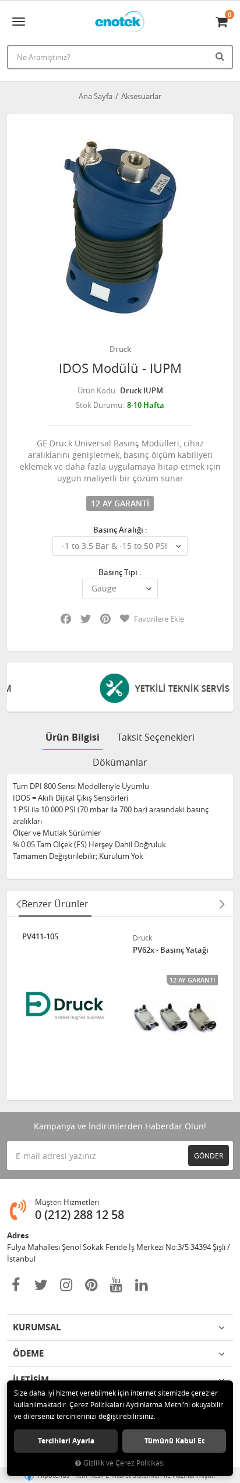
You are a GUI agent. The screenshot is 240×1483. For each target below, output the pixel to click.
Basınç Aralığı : (120, 529)
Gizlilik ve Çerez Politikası (124, 1463)
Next (222, 903)
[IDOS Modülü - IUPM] (120, 227)
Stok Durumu (99, 405)
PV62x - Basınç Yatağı (171, 950)
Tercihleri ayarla (66, 1441)
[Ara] (221, 56)
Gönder (208, 1155)
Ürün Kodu (96, 390)
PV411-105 (40, 937)
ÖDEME (28, 1353)
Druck (120, 349)
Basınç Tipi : (120, 572)
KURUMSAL (37, 1327)
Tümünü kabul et (174, 1441)
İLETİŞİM (31, 1379)
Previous (18, 903)
